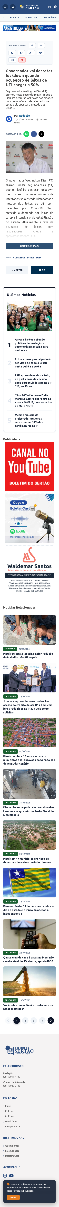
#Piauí (30, 257)
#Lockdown (19, 257)
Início (42, 270)
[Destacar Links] (31, 52)
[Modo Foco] (40, 52)
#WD (38, 257)
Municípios (11, 1121)
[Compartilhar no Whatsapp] (26, 134)
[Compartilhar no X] (41, 134)
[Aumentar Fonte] (32, 45)
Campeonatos (12, 1126)
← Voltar (17, 270)
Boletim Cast (12, 1156)
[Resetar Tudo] (22, 60)
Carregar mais (29, 246)
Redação (24, 115)
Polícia (14, 17)
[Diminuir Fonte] (41, 45)
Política (9, 1116)
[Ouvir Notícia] (12, 60)
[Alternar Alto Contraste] (21, 52)
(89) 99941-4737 (11, 1076)
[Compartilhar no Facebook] (34, 134)
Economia (31, 17)
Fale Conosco (12, 1151)
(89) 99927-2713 (11, 1085)
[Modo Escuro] (12, 52)
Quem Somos (12, 1145)
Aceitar (13, 1197)
